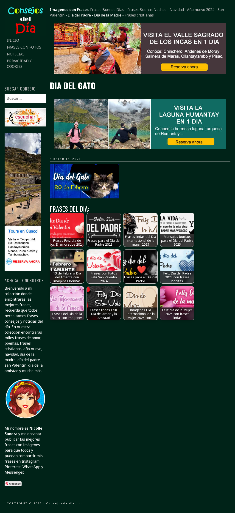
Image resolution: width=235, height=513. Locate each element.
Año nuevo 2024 (200, 9)
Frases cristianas (139, 15)
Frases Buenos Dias (107, 9)
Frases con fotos (24, 47)
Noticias (16, 54)
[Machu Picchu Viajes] (140, 72)
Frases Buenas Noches (146, 9)
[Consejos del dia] (25, 34)
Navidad (177, 9)
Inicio (13, 40)
